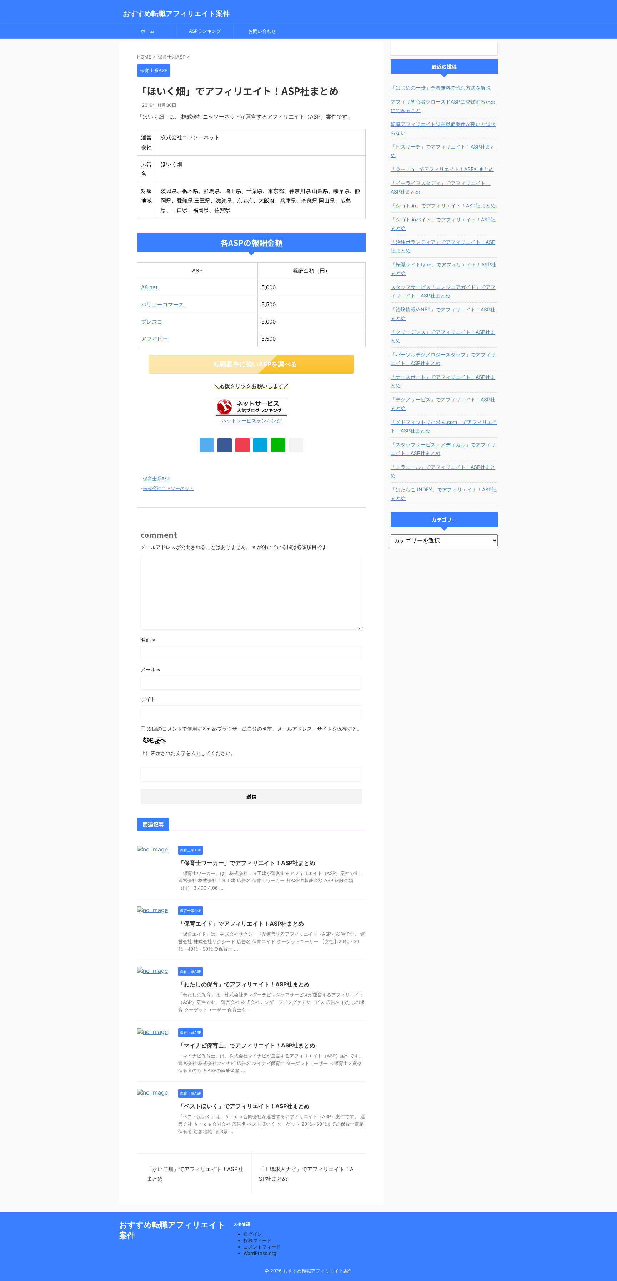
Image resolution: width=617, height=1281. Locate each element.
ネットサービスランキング (251, 421)
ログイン (253, 1234)
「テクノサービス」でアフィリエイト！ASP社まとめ (443, 403)
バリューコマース (162, 304)
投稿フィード (257, 1240)
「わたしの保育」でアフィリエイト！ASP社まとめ (244, 984)
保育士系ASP (156, 478)
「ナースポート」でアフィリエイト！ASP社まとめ (443, 381)
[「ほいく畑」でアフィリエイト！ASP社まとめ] (260, 445)
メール (150, 669)
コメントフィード (262, 1247)
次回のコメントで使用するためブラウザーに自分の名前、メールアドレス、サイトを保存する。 (254, 729)
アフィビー (154, 338)
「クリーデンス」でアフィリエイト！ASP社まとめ (443, 336)
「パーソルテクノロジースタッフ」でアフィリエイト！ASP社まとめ (443, 358)
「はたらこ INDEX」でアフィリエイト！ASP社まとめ (444, 493)
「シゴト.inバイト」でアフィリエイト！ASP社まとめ (443, 223)
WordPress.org (260, 1253)
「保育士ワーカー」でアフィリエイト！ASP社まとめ (246, 862)
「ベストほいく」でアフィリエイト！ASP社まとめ (244, 1106)
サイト (148, 699)
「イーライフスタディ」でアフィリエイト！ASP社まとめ (441, 187)
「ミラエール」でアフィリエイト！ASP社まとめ (443, 471)
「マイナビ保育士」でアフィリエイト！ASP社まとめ (246, 1045)
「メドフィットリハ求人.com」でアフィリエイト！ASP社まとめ (444, 426)
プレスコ (151, 321)
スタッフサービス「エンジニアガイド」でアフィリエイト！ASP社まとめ (443, 291)
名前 (148, 640)
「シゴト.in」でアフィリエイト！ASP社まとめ (443, 205)
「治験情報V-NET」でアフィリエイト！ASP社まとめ (443, 313)
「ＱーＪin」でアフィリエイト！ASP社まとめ (442, 169)
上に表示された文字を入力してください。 (188, 753)
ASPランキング (205, 31)
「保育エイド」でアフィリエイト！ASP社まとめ (241, 923)
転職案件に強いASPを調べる (255, 364)
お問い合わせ (262, 31)
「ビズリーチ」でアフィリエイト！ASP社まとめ (443, 151)
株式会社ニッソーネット (168, 488)
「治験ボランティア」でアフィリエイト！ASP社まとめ (443, 246)
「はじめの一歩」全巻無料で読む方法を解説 (441, 88)
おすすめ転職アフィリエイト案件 (176, 13)
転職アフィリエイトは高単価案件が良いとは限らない (443, 128)
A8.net (149, 287)
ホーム (148, 31)
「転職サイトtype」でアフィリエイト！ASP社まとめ (443, 268)
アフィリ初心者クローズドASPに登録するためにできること (443, 106)
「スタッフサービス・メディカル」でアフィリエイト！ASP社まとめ (443, 448)
